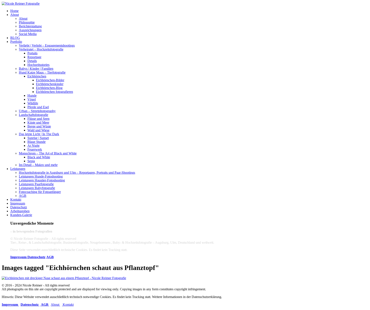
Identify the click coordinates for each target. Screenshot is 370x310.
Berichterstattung (30, 26)
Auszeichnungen (30, 30)
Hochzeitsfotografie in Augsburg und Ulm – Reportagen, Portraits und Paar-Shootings (77, 172)
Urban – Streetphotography (37, 111)
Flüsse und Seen (38, 118)
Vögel (31, 99)
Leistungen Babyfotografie (37, 188)
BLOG (15, 38)
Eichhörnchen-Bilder (50, 80)
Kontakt (15, 199)
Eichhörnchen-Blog (49, 88)
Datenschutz (18, 207)
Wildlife (32, 103)
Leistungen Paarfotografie (36, 184)
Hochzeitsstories (38, 65)
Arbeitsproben (20, 211)
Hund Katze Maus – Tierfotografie (42, 72)
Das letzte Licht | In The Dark (39, 134)
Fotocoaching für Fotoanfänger (40, 192)
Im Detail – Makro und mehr (38, 165)
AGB (22, 195)
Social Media (28, 34)
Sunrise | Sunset (38, 138)
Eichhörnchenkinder (49, 84)
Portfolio (16, 41)
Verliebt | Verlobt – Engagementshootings (47, 45)
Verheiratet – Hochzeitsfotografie (41, 49)
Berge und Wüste (39, 126)
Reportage (34, 57)
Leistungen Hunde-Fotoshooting (41, 176)
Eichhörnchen (36, 76)
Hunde (32, 95)
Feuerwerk (34, 149)
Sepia (31, 161)
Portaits (32, 53)
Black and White (38, 157)
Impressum (17, 203)
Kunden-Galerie (21, 215)
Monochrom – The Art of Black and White (48, 153)
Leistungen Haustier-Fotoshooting (42, 180)
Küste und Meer (38, 122)
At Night (33, 145)
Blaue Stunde (36, 142)
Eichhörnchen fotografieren (54, 91)
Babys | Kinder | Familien (36, 68)
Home (14, 11)
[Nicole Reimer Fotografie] (21, 3)
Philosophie (27, 22)
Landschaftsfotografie (33, 115)
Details (32, 61)
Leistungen (17, 169)
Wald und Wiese (38, 130)
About (14, 14)
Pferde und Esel (38, 107)
